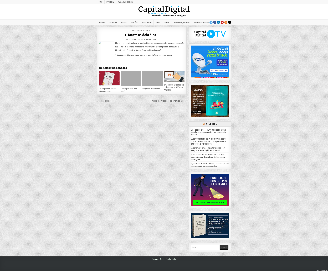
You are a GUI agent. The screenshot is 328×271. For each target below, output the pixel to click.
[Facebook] (214, 22)
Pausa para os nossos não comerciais (107, 89)
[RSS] (225, 22)
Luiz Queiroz (132, 39)
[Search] (229, 22)
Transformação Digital (181, 22)
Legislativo (113, 22)
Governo (102, 22)
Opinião (166, 22)
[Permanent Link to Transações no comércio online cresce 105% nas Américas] (174, 76)
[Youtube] (222, 22)
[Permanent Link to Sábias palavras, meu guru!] (131, 78)
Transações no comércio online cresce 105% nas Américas (174, 87)
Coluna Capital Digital (142, 30)
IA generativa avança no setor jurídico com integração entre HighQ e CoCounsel (208, 149)
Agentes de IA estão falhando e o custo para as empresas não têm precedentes (210, 164)
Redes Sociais (147, 22)
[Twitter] (211, 22)
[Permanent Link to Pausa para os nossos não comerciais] (109, 78)
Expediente (110, 2)
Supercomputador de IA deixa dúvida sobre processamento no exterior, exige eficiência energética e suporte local (208, 141)
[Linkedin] (218, 22)
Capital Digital (211, 124)
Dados (158, 22)
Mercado (124, 22)
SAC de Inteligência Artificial (321, 270)
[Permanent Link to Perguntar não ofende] (152, 78)
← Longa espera (103, 101)
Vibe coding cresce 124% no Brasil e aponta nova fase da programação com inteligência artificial (208, 132)
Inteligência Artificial (201, 22)
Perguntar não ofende (151, 88)
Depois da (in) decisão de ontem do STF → (169, 101)
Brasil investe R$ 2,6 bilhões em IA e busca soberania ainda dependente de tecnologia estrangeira (208, 157)
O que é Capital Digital (125, 2)
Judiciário (134, 22)
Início (100, 2)
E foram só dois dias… (141, 35)
